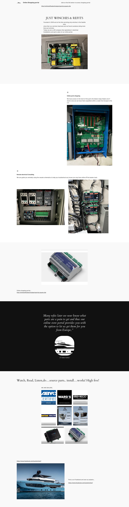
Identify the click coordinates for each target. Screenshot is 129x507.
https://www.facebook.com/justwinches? (29, 461)
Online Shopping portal (31, 2)
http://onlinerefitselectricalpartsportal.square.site (56, 6)
